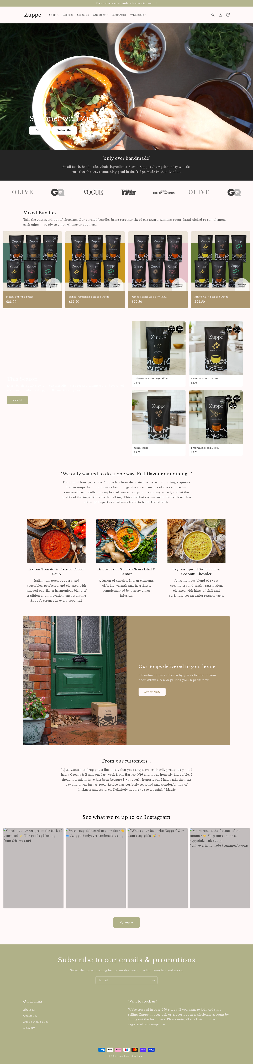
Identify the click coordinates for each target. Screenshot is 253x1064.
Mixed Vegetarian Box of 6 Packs (89, 296)
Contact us (30, 1015)
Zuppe (120, 1056)
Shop (40, 130)
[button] (54, 14)
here (162, 1019)
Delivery (29, 1027)
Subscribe (64, 130)
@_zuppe (126, 922)
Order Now (152, 691)
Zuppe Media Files (35, 1021)
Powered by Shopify (134, 1056)
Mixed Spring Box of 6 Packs (149, 296)
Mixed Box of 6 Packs (19, 296)
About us (29, 1009)
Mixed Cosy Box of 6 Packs (211, 296)
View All (17, 400)
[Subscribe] (153, 980)
